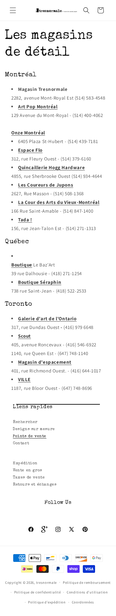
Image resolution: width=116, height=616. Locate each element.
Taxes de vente (29, 478)
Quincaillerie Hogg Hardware (51, 167)
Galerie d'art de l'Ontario (47, 318)
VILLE (24, 379)
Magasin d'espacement (45, 362)
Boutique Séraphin (39, 282)
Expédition (25, 464)
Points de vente (29, 436)
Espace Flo (30, 150)
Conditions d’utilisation (87, 592)
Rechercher (25, 422)
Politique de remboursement (87, 582)
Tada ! (25, 220)
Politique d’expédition (46, 602)
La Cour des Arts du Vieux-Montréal (58, 202)
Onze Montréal (28, 133)
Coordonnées (83, 602)
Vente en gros (27, 471)
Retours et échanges (34, 485)
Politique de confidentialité (37, 592)
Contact (21, 444)
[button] (13, 10)
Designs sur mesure (34, 429)
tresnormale (46, 582)
